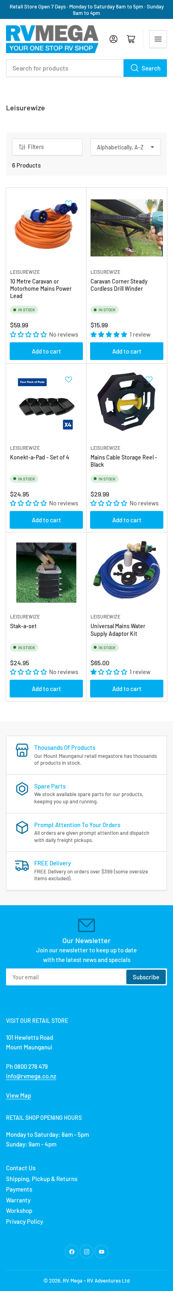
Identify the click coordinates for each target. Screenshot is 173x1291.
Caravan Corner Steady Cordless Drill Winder (119, 285)
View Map (18, 1095)
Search (151, 68)
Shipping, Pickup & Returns (41, 1178)
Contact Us (20, 1167)
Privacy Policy (24, 1221)
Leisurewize (25, 272)
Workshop (19, 1210)
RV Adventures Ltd (108, 1280)
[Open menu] (158, 39)
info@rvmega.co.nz (31, 1076)
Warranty (18, 1200)
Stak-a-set (23, 626)
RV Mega (72, 1280)
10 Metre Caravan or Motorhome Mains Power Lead (41, 288)
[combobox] (86, 68)
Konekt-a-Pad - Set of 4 (39, 457)
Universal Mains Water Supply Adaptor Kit (118, 630)
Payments (19, 1189)
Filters (36, 146)
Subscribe (146, 977)
